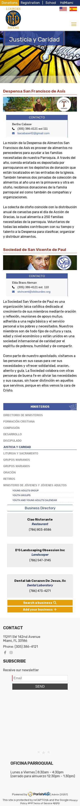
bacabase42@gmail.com (33, 133)
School (51, 3)
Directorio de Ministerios (23, 415)
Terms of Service (42, 803)
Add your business (38, 609)
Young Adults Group (26, 490)
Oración (9, 472)
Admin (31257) (60, 794)
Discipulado (12, 440)
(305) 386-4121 (26, 647)
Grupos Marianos (16, 459)
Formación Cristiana (19, 421)
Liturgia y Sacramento (20, 453)
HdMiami (66, 3)
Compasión (11, 428)
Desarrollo (12, 434)
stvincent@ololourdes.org (33, 291)
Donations (9, 3)
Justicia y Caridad (17, 447)
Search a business (38, 603)
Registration (30, 3)
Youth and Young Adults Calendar (35, 500)
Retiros (9, 478)
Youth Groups (21, 495)
